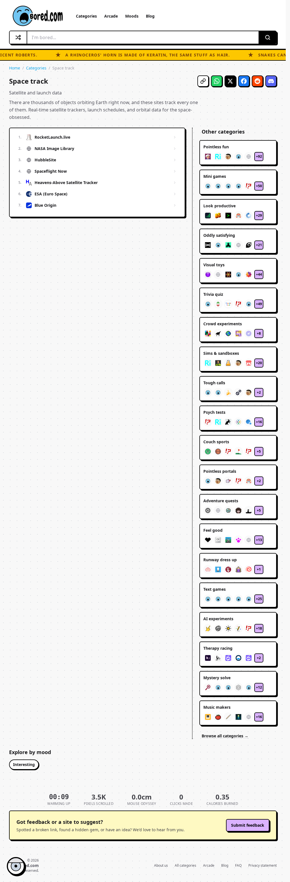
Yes (19, 845)
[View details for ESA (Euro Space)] (175, 194)
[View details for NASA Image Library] (175, 148)
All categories (185, 865)
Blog (150, 16)
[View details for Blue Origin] (175, 205)
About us (161, 865)
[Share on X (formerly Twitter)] (230, 81)
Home (14, 68)
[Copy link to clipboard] (203, 81)
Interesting (24, 764)
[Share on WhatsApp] (216, 81)
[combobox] (143, 37)
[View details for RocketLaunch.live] (175, 137)
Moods (131, 16)
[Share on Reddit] (257, 81)
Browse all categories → (225, 735)
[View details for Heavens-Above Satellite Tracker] (175, 183)
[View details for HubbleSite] (175, 160)
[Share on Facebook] (244, 81)
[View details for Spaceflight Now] (175, 171)
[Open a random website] (18, 37)
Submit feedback (247, 825)
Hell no (38, 845)
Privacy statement (262, 865)
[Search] (267, 37)
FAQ (238, 865)
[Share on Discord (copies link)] (271, 81)
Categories (86, 16)
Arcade (111, 16)
